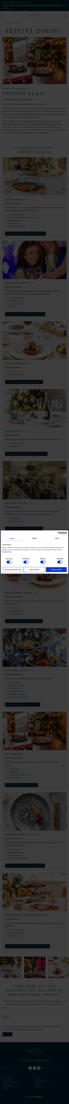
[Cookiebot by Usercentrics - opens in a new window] (59, 533)
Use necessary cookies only (12, 569)
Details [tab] (34, 538)
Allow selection (34, 569)
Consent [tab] (12, 538)
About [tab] (57, 538)
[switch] (26, 562)
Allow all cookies (56, 569)
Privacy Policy (7, 552)
